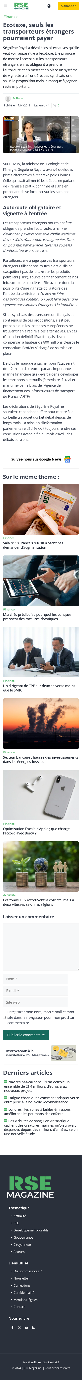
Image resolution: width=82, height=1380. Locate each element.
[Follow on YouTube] (26, 1328)
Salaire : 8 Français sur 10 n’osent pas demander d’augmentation (33, 545)
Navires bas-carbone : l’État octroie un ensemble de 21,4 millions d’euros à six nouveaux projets (37, 1086)
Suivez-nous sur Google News (36, 459)
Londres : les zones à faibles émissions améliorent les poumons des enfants (37, 1111)
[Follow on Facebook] (12, 1328)
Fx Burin (18, 98)
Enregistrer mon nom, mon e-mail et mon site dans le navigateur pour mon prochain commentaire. (41, 1017)
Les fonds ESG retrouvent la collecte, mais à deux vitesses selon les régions (38, 902)
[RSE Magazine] (21, 6)
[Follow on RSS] (33, 1328)
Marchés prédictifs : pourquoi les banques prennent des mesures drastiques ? (37, 616)
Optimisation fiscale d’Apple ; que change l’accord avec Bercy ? (36, 830)
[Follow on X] (19, 1328)
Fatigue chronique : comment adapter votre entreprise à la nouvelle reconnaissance (41, 1100)
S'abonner (68, 6)
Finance (11, 17)
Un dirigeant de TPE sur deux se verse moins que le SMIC (39, 687)
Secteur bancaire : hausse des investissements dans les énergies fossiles (40, 759)
